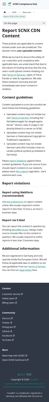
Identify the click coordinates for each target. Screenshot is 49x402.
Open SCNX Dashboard (14, 359)
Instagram (7, 327)
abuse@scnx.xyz (20, 229)
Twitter (6, 322)
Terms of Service (20, 117)
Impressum (10, 383)
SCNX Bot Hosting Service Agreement (29, 387)
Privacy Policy (23, 383)
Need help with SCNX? (13, 355)
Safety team (8, 298)
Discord (6, 318)
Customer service (11, 294)
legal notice (25, 270)
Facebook (7, 335)
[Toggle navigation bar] (4, 4)
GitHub (6, 331)
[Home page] (4, 12)
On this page (10, 23)
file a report (22, 171)
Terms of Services (16, 74)
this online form (15, 201)
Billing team (8, 302)
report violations (18, 160)
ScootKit (34, 379)
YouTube (6, 339)
